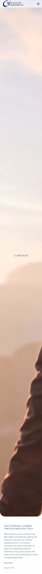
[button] (38, 3)
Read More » (8, 563)
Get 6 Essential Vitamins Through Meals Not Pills (18, 527)
